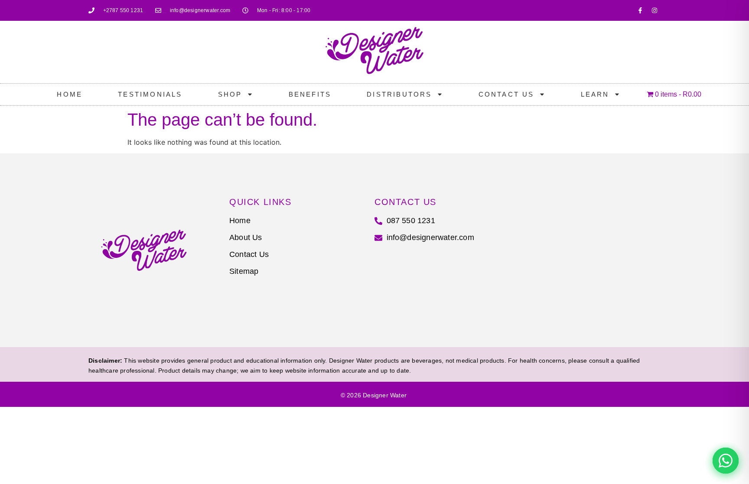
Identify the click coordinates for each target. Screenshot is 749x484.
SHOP (230, 94)
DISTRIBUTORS (399, 94)
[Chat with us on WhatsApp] (726, 461)
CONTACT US (506, 94)
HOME (69, 94)
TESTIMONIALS (150, 94)
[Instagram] (654, 10)
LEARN (595, 94)
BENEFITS (310, 94)
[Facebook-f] (640, 10)
